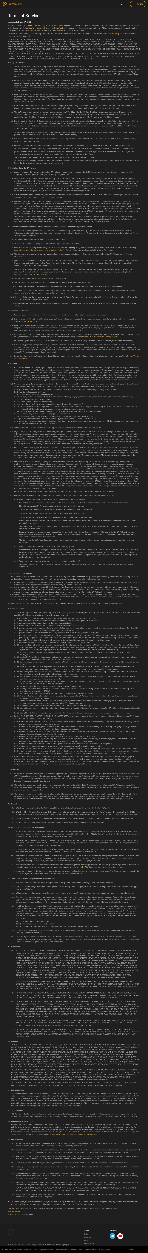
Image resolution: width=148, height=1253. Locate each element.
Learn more (105, 1249)
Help (86, 1234)
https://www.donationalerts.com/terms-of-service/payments (40, 250)
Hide (131, 1249)
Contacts (87, 1237)
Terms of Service (133, 356)
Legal (86, 1240)
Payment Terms (45, 274)
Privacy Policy (114, 33)
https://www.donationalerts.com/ (39, 28)
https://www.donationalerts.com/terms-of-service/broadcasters (74, 1134)
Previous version (14, 1211)
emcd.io (81, 867)
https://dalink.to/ (61, 28)
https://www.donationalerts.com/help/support (101, 336)
